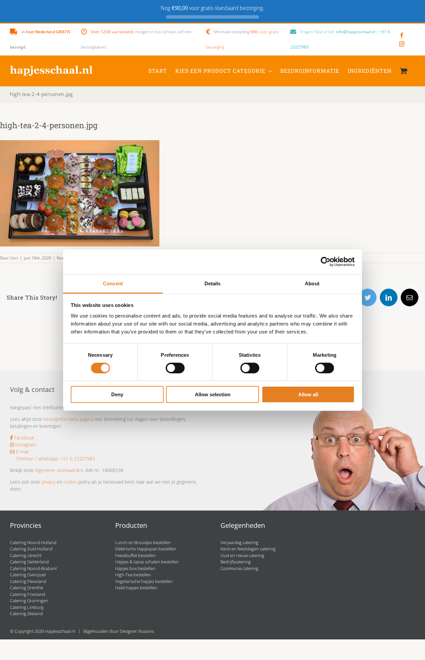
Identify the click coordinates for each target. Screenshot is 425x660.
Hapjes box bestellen (135, 568)
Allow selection (212, 394)
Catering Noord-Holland (33, 542)
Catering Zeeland (26, 613)
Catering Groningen (29, 601)
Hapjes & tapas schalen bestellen (147, 562)
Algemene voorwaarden (59, 470)
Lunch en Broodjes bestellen (143, 542)
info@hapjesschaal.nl (355, 32)
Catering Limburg (26, 607)
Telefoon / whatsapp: (37, 458)
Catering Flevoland (28, 581)
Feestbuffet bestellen (135, 555)
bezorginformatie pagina (68, 419)
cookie (70, 482)
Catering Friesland (27, 594)
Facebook (23, 437)
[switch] (175, 368)
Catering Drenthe (26, 588)
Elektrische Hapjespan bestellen (145, 549)
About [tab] (312, 283)
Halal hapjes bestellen (136, 588)
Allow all (308, 394)
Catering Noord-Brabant (33, 568)
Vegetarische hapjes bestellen (144, 581)
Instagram (25, 444)
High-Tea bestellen (133, 575)
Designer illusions (137, 631)
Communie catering (239, 568)
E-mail (22, 451)
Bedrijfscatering (235, 562)
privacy (48, 482)
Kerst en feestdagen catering (248, 549)
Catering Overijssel (28, 575)
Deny (117, 394)
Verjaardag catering (239, 542)
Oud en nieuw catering (242, 555)
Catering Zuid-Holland (31, 549)
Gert (14, 258)
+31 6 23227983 (77, 458)
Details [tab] (213, 283)
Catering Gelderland (29, 562)
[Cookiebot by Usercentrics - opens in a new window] (326, 262)
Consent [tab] (113, 283)
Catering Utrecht (26, 555)
